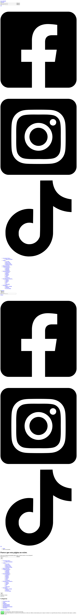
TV (6, 283)
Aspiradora (7, 272)
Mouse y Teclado (8, 286)
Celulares (7, 280)
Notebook (7, 287)
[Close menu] (1, 558)
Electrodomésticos (6, 271)
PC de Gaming (8, 288)
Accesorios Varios (6, 258)
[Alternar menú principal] (2, 292)
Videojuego (7, 284)
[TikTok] (38, 256)
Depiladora (7, 270)
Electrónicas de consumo (7, 606)
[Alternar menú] (10, 258)
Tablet (6, 281)
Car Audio (7, 261)
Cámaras (7, 279)
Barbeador (7, 268)
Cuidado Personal (6, 266)
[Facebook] (38, 92)
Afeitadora (7, 267)
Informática (5, 285)
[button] (1, 294)
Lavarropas (7, 277)
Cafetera (6, 275)
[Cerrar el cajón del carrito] (1, 593)
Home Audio (7, 262)
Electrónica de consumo (7, 278)
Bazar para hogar (6, 265)
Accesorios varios (6, 601)
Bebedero (7, 274)
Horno (6, 276)
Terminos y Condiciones (5, 609)
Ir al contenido (3, 1)
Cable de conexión (8, 259)
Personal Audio (8, 263)
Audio (4, 260)
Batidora (7, 273)
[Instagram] (38, 179)
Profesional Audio (8, 264)
